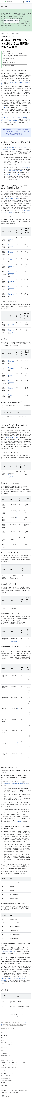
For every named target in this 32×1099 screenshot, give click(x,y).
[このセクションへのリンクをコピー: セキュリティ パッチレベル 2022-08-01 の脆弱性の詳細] (20, 188)
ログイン (28, 1)
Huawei (9, 978)
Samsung (3, 980)
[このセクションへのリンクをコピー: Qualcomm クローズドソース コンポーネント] (4, 649)
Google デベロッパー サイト (8, 951)
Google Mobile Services (6, 1080)
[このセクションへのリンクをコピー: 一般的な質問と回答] (18, 768)
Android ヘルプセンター (7, 1073)
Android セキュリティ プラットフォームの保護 (13, 117)
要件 (2, 1037)
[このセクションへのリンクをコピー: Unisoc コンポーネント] (17, 584)
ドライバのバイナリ (6, 1047)
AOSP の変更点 (22, 25)
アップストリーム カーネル (11, 476)
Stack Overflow (4, 1082)
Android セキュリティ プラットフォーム (17, 148)
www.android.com (5, 1078)
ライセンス (27, 1090)
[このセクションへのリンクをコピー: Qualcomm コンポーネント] (20, 614)
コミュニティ (14, 1090)
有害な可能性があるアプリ (16, 171)
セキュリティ (16, 33)
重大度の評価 (4, 107)
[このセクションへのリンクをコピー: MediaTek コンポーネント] (19, 553)
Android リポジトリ (5, 1035)
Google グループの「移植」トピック (9, 1067)
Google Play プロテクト (7, 149)
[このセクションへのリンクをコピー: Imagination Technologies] (20, 483)
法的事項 (21, 1090)
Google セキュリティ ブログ (8, 1060)
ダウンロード (4, 1040)
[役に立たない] (19, 36)
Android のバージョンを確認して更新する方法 (16, 784)
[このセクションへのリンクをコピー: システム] (8, 339)
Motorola (18, 978)
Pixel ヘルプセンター (6, 1075)
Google (4, 978)
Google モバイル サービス (14, 174)
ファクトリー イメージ (6, 1044)
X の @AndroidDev (5, 1055)
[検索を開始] (21, 2)
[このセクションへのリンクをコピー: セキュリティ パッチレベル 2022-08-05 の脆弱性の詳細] (20, 427)
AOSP (2, 33)
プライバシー (5, 1092)
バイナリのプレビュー (6, 1042)
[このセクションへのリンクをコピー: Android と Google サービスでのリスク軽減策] (11, 145)
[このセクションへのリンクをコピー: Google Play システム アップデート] (26, 402)
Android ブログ (4, 1058)
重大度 (17, 198)
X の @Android (4, 1053)
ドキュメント (4, 6)
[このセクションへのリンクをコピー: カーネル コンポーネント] (19, 452)
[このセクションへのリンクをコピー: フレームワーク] (12, 217)
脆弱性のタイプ (10, 198)
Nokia (23, 978)
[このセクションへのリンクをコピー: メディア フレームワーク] (19, 301)
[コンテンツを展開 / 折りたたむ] (11, 52)
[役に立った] (16, 36)
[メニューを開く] (2, 2)
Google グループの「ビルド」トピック (10, 1065)
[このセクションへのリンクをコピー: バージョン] (11, 990)
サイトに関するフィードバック (17, 1092)
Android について (5, 1090)
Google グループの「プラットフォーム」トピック (13, 1062)
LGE (14, 978)
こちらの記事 (17, 822)
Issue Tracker (4, 1085)
